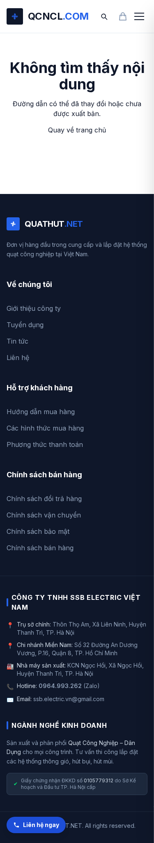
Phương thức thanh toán (45, 444)
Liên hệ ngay (41, 824)
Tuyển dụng (25, 325)
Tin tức (17, 341)
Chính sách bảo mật (38, 531)
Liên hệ (18, 357)
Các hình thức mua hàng (45, 428)
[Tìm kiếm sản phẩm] (104, 16)
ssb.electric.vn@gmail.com (68, 698)
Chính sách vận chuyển (44, 515)
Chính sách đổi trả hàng (44, 498)
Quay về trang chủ (77, 130)
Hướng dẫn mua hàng (41, 412)
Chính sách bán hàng (40, 548)
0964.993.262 (60, 685)
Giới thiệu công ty (34, 308)
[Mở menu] (139, 16)
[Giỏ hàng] (123, 16)
